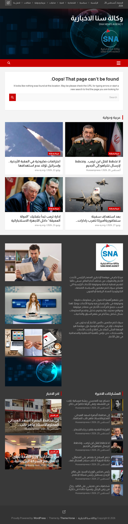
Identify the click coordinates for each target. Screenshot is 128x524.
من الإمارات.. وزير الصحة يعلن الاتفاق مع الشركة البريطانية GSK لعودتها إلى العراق (35, 460)
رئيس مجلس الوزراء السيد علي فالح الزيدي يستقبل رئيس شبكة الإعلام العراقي (90, 474)
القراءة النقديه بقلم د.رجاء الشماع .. (91, 429)
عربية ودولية (40, 3)
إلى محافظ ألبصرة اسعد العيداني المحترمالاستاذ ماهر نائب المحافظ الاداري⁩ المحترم (91, 418)
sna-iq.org (40, 170)
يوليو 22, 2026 (53, 170)
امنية (62, 3)
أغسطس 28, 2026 (111, 170)
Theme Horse (67, 518)
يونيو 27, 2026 (113, 225)
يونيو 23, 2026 (53, 225)
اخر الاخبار (52, 393)
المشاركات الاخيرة (108, 393)
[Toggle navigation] (118, 63)
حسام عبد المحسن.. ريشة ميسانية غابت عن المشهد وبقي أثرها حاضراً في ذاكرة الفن (88, 403)
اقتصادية (72, 3)
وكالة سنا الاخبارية (97, 18)
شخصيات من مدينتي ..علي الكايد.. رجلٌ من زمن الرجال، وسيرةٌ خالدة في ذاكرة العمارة (89, 489)
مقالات (27, 3)
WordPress (40, 518)
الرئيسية (94, 3)
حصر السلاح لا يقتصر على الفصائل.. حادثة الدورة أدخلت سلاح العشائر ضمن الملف (89, 460)
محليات (52, 3)
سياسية (83, 3)
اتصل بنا (16, 3)
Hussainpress (93, 170)
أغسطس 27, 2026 (101, 478)
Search (12, 97)
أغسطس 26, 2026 (50, 465)
